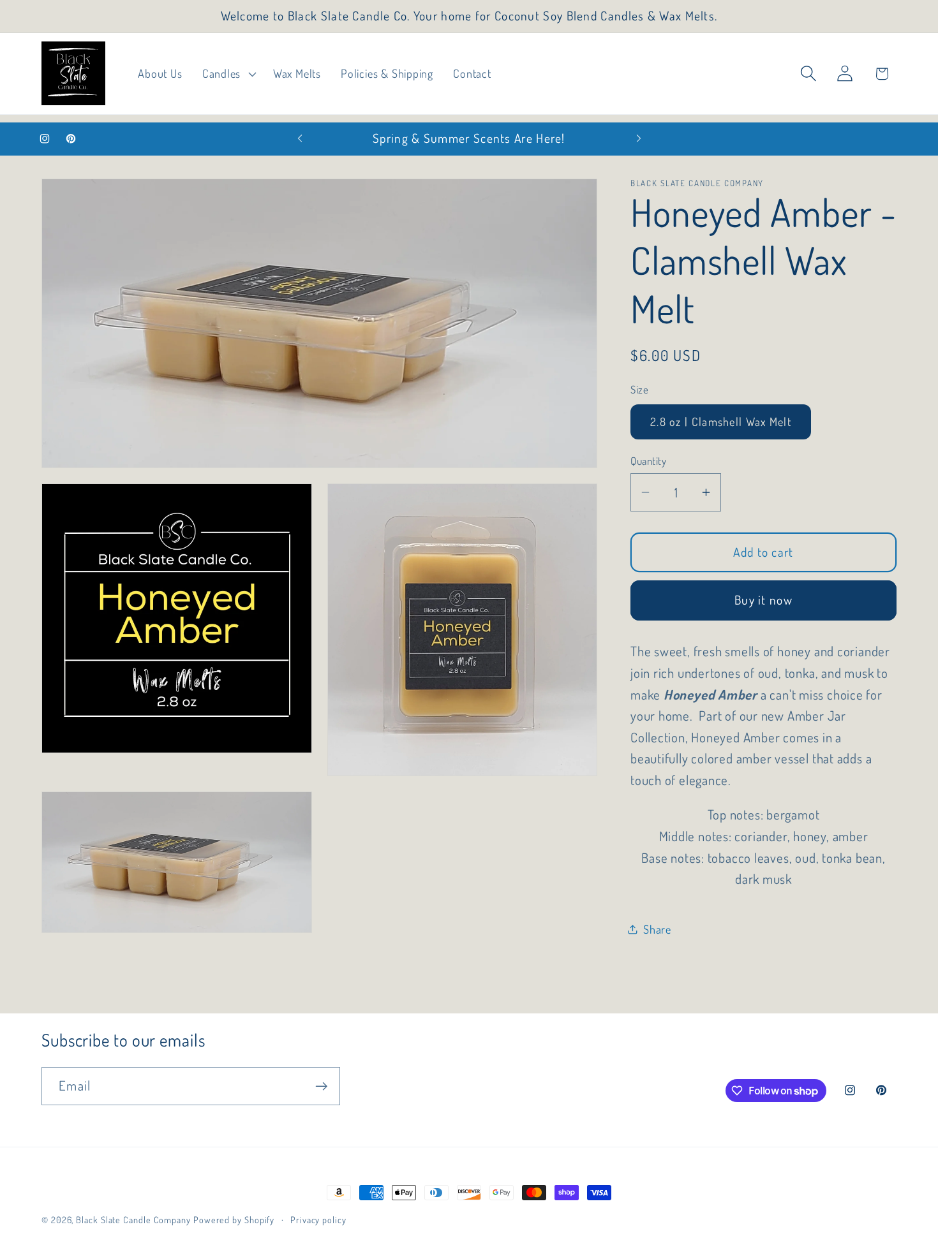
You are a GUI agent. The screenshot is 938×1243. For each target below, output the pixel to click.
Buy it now (763, 600)
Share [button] (657, 929)
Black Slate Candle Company (133, 1219)
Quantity (648, 460)
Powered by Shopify (233, 1219)
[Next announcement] (639, 138)
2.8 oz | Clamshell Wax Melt (720, 421)
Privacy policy (318, 1219)
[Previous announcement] (300, 138)
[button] (227, 74)
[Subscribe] (321, 1086)
